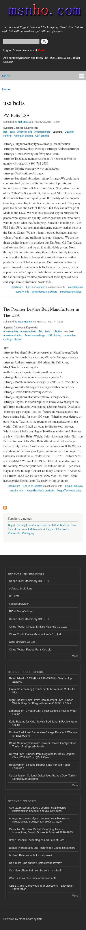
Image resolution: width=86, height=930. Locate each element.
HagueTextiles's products (40, 490)
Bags (11, 525)
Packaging (28, 533)
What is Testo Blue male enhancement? (32, 878)
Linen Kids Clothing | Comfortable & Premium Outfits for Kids (42, 690)
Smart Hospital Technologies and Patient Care (36, 840)
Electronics (62, 529)
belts (12, 131)
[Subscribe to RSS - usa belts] (5, 507)
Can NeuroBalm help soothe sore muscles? (35, 870)
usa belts (57, 131)
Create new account (25, 50)
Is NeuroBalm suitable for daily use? (30, 855)
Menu (6, 76)
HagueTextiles (25, 321)
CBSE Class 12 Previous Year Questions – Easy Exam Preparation (41, 887)
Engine (50, 529)
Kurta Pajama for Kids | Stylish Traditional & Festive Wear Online (43, 722)
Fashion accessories (39, 525)
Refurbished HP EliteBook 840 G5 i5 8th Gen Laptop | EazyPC (41, 679)
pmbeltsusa (24, 121)
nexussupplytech (19, 603)
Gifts (55, 525)
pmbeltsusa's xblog (70, 291)
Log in (7, 50)
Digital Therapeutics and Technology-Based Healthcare (42, 847)
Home (6, 89)
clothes (18, 339)
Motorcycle (36, 529)
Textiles (64, 525)
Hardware (22, 529)
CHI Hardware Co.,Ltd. (22, 641)
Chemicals (14, 533)
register (40, 287)
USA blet (69, 131)
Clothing (21, 525)
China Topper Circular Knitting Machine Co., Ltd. (38, 626)
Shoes (11, 529)
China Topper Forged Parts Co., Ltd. (30, 649)
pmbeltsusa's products (44, 291)
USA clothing (42, 135)
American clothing (23, 135)
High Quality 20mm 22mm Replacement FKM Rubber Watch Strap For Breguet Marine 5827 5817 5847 (41, 701)
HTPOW (14, 596)
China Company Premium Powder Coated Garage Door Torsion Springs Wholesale (42, 744)
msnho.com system (30, 919)
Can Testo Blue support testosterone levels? (35, 863)
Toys (73, 525)
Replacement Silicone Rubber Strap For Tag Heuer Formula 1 (39, 766)
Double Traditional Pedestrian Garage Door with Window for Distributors (43, 733)
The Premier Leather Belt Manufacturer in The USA (41, 312)
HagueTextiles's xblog (69, 490)
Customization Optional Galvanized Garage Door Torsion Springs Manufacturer (43, 776)
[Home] (43, 11)
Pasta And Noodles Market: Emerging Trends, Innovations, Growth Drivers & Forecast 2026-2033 (41, 830)
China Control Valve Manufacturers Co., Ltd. (35, 634)
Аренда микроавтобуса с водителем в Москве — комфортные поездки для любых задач (39, 809)
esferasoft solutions (20, 588)
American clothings (35, 335)
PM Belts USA (16, 115)
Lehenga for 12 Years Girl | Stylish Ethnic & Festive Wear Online (43, 712)
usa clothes (70, 335)
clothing (7, 135)
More (75, 656)
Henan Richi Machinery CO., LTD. (29, 581)
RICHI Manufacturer (21, 611)
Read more (17, 286)
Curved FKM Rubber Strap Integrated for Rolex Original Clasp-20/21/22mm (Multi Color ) (42, 755)
